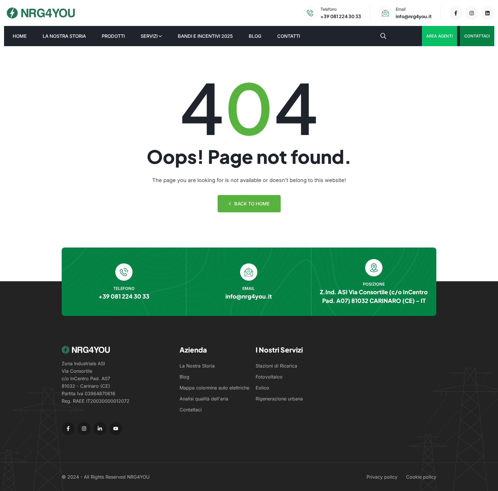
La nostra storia (64, 36)
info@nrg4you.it (414, 16)
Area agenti (439, 35)
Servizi (149, 36)
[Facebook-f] (455, 13)
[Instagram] (471, 13)
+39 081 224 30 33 (340, 16)
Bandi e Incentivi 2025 (205, 36)
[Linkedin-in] (99, 428)
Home (20, 36)
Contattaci (477, 35)
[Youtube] (115, 428)
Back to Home (252, 204)
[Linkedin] (487, 13)
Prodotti (113, 36)
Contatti (288, 36)
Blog (255, 36)
